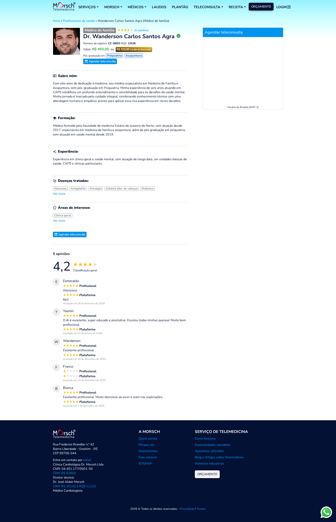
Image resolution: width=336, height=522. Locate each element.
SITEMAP (145, 463)
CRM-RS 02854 (64, 473)
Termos (201, 509)
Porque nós (147, 445)
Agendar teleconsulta (102, 61)
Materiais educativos (209, 463)
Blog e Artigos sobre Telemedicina (219, 457)
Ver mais (59, 194)
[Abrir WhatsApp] (326, 512)
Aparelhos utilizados (209, 451)
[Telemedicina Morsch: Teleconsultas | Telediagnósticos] (64, 7)
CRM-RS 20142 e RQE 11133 (74, 486)
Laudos (159, 7)
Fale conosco (148, 457)
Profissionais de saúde (79, 21)
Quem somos (148, 438)
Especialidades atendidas (213, 445)
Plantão (180, 7)
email (87, 460)
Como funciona (205, 438)
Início (56, 21)
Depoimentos (148, 451)
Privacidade (187, 509)
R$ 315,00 (134, 49)
